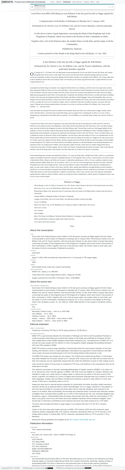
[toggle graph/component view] (15, 7)
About (92, 2)
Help (97, 2)
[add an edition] (8, 7)
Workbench (67, 2)
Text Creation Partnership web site (82, 420)
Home (52, 2)
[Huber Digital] (88, 468)
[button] (106, 6)
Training (86, 2)
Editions (59, 2)
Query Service (77, 2)
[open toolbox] (22, 7)
